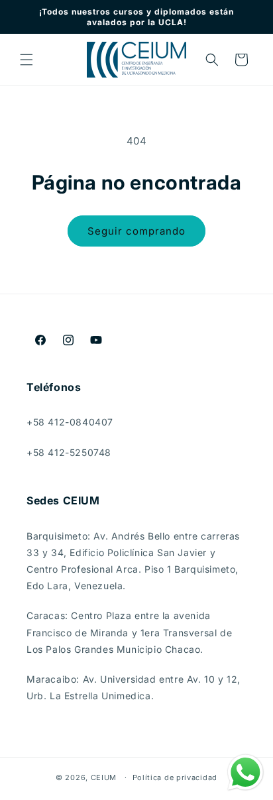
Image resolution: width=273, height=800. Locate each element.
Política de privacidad (175, 777)
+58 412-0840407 (70, 422)
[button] (26, 59)
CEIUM (104, 777)
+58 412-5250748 (69, 452)
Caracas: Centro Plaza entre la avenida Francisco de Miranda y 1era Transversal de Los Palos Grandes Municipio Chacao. (129, 632)
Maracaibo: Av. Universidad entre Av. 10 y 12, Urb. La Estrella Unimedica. (134, 687)
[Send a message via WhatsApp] (245, 772)
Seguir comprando (136, 231)
